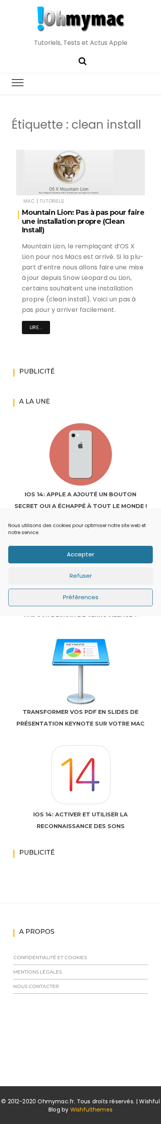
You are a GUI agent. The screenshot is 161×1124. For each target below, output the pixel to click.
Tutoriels (51, 201)
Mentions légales (37, 972)
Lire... (36, 327)
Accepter (80, 554)
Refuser (81, 576)
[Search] (82, 60)
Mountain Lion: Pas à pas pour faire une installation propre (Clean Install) (83, 221)
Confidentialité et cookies (50, 957)
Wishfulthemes (91, 1109)
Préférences (80, 597)
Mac (29, 201)
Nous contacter (36, 986)
